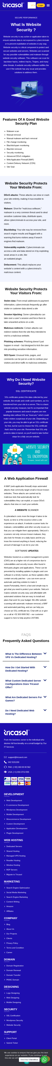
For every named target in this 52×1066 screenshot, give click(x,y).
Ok (26, 1062)
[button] (26, 655)
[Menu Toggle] (48, 5)
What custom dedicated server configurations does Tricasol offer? (23, 684)
